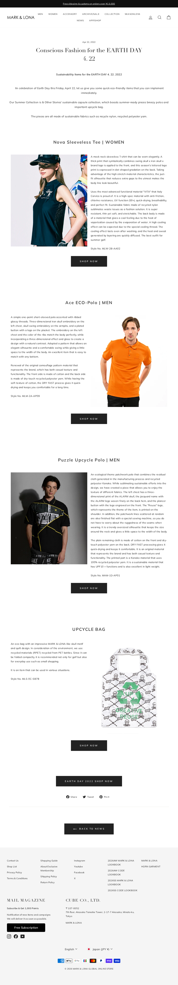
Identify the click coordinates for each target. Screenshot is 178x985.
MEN (40, 14)
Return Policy (48, 882)
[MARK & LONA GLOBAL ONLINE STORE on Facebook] (16, 936)
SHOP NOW (89, 261)
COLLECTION (112, 14)
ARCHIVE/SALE (90, 14)
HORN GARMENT (151, 866)
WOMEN (53, 14)
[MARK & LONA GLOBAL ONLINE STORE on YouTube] (23, 936)
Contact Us (13, 860)
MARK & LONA (149, 860)
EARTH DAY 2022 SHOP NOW (89, 781)
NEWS (80, 20)
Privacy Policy (14, 872)
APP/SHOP (95, 20)
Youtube (78, 866)
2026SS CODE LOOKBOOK (122, 890)
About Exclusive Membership (49, 868)
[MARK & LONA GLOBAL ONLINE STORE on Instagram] (9, 936)
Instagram (79, 860)
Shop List (12, 866)
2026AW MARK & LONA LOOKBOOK (121, 862)
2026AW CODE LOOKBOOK (116, 872)
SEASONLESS (132, 14)
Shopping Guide (49, 860)
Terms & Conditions (17, 878)
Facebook (79, 872)
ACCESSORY (70, 14)
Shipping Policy (49, 876)
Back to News (91, 828)
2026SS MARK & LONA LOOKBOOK (120, 882)
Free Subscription (26, 927)
